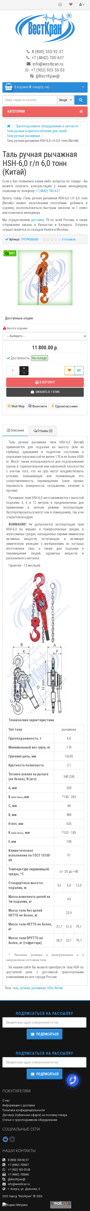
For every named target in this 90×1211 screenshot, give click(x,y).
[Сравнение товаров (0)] (60, 4)
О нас (6, 1100)
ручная (25, 988)
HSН (50, 988)
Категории (16, 111)
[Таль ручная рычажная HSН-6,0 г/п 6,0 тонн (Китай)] (45, 277)
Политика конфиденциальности (23, 1110)
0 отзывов (69, 239)
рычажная (38, 988)
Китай (58, 988)
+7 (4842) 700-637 (47, 191)
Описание (17, 430)
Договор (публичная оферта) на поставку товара (34, 1115)
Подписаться (47, 1034)
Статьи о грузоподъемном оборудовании (29, 1120)
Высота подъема (17, 328)
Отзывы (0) (45, 431)
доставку (37, 220)
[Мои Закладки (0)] (71, 4)
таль (15, 988)
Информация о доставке (18, 1105)
